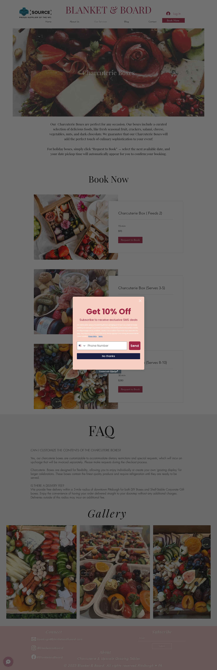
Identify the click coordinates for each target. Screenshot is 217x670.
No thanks (108, 356)
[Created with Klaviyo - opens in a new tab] (108, 371)
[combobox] (81, 346)
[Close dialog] (140, 300)
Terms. (100, 336)
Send (135, 345)
